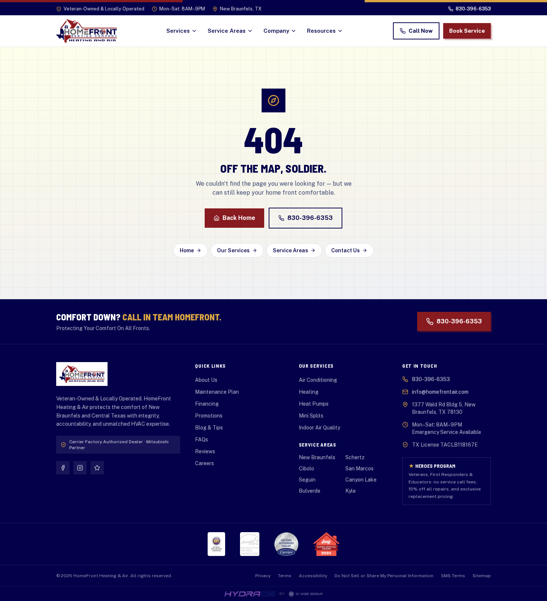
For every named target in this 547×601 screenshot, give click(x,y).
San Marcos (359, 468)
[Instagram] (80, 467)
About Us (206, 380)
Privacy (263, 575)
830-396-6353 (310, 217)
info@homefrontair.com (440, 392)
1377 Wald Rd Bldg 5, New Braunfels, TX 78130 (444, 408)
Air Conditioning (318, 380)
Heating (309, 392)
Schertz (355, 457)
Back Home (239, 217)
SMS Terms (453, 575)
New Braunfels (317, 457)
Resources (321, 31)
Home (187, 250)
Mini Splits (311, 416)
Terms (284, 575)
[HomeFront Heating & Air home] (86, 31)
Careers (204, 463)
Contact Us (345, 250)
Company (276, 31)
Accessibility (313, 575)
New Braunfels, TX (241, 9)
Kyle (350, 491)
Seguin (307, 480)
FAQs (201, 439)
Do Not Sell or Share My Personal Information (384, 575)
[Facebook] (63, 467)
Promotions (209, 416)
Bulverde (309, 491)
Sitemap (482, 575)
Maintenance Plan (217, 392)
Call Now (421, 31)
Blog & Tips (209, 428)
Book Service (467, 31)
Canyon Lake (361, 480)
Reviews (205, 451)
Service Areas (227, 31)
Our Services (233, 250)
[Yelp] (97, 467)
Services (178, 31)
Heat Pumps (314, 404)
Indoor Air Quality (319, 428)
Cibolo (306, 468)
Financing (207, 404)
